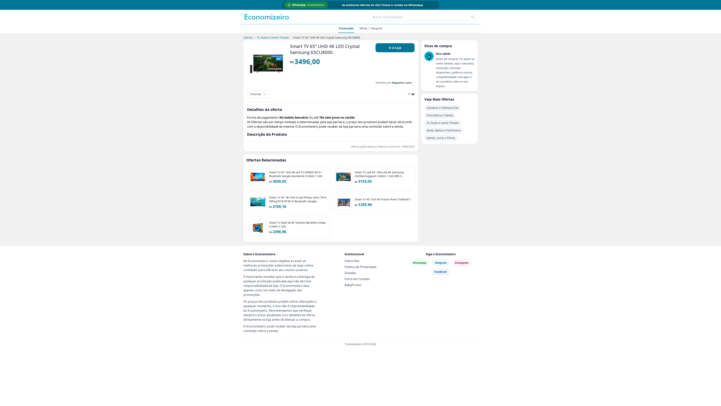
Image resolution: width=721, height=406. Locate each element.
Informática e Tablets (440, 115)
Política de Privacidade (360, 267)
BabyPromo (353, 285)
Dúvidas (350, 273)
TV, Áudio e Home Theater (273, 37)
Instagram (461, 262)
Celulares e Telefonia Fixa (443, 108)
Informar (256, 94)
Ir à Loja (395, 48)
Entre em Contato (357, 279)
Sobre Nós (352, 261)
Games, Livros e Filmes (441, 138)
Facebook (440, 271)
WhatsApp (419, 262)
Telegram (441, 262)
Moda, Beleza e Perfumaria (444, 130)
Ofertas (248, 37)
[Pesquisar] (473, 17)
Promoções (346, 28)
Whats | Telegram (371, 28)
